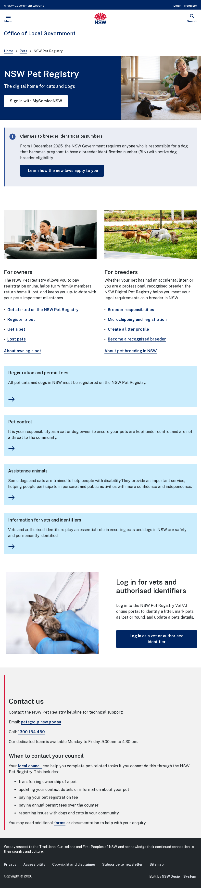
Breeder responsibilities (131, 309)
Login (177, 5)
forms (59, 823)
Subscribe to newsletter (122, 864)
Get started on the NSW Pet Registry (42, 309)
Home (8, 51)
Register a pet (21, 319)
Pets (23, 51)
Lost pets (16, 339)
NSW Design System (179, 876)
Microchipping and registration (137, 319)
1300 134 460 (31, 732)
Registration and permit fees (38, 372)
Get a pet (16, 329)
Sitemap (157, 864)
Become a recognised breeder (137, 339)
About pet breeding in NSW (130, 351)
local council (30, 766)
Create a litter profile (128, 329)
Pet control (20, 421)
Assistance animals (28, 470)
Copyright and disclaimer (73, 864)
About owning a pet (22, 351)
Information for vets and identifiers (44, 519)
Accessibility (34, 864)
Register (190, 5)
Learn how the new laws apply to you (63, 170)
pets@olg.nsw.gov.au (41, 722)
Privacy (10, 864)
